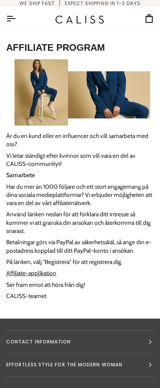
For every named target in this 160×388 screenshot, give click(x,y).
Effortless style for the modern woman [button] (64, 364)
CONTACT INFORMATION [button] (38, 341)
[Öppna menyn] (18, 18)
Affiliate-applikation (31, 273)
